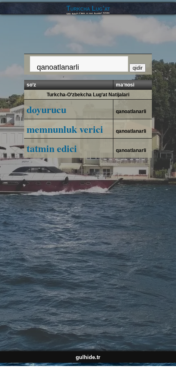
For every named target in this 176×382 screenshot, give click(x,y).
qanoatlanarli (131, 111)
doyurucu (46, 109)
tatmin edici (52, 148)
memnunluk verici (65, 129)
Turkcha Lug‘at (88, 8)
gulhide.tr (88, 357)
